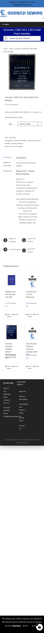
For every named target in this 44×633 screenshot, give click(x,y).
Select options (9, 315)
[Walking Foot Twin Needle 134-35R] (11, 280)
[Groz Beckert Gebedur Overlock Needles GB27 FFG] (32, 332)
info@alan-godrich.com (27, 223)
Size (10, 124)
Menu (7, 24)
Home (5, 49)
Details (16, 314)
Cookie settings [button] (22, 630)
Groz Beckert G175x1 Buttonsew (31, 294)
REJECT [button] (26, 626)
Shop (11, 49)
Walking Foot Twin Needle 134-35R (10, 294)
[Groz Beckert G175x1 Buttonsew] (32, 280)
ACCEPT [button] (35, 626)
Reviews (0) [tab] (7, 171)
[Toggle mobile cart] (43, 18)
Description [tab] (7, 157)
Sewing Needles (17, 143)
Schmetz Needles (16, 146)
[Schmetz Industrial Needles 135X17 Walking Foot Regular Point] (11, 332)
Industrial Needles (20, 140)
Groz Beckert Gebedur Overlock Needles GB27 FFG (32, 349)
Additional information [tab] (7, 164)
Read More (16, 626)
